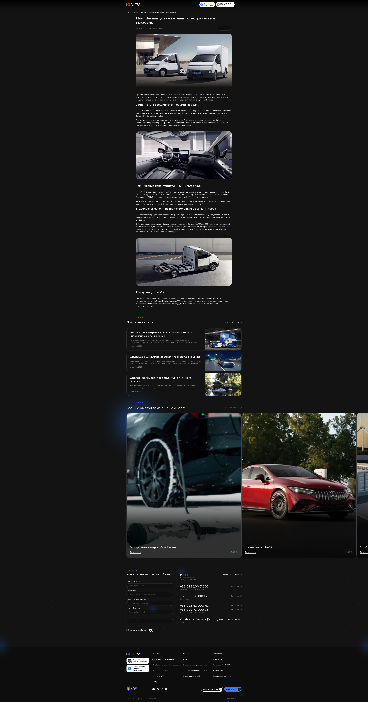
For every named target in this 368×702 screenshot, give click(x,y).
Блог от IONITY (158, 676)
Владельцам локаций (222, 676)
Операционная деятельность (195, 665)
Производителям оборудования (196, 671)
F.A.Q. (154, 682)
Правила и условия (234, 699)
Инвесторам (218, 654)
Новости (135, 13)
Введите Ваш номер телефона (137, 599)
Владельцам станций (191, 676)
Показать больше (232, 322)
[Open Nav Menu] (240, 4)
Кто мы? (186, 654)
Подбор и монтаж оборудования (166, 665)
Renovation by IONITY (221, 665)
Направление (131, 590)
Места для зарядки (160, 671)
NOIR (185, 659)
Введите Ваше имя (133, 582)
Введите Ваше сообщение (136, 617)
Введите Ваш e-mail (133, 608)
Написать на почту (232, 619)
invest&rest (217, 659)
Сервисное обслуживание (163, 659)
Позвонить (235, 586)
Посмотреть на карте (231, 575)
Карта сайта (218, 671)
